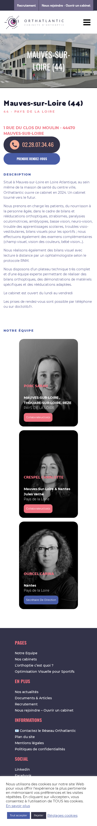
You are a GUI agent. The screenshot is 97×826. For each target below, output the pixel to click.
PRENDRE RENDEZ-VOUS (32, 158)
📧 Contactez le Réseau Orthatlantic (45, 731)
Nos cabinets (26, 659)
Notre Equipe (26, 653)
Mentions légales (29, 743)
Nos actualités (26, 692)
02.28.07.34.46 (38, 144)
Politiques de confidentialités (40, 749)
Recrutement (26, 5)
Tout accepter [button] (18, 815)
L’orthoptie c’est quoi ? (34, 665)
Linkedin (22, 769)
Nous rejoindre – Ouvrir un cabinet (66, 5)
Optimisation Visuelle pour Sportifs (44, 671)
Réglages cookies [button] (62, 815)
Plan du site (25, 737)
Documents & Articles (33, 698)
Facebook (23, 775)
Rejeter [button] (38, 815)
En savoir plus (18, 806)
